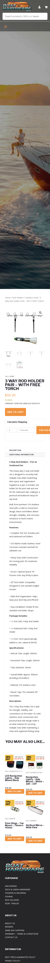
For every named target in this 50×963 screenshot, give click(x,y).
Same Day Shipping (14, 930)
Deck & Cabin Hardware (17, 889)
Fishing (9, 896)
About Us (10, 923)
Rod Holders (17, 297)
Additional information (21, 454)
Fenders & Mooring (15, 893)
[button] (40, 312)
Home (8, 297)
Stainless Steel (31, 297)
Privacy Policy (12, 960)
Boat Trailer (12, 903)
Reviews (9, 926)
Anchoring (11, 886)
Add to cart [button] (15, 791)
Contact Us (11, 937)
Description (15, 450)
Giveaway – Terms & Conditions (21, 933)
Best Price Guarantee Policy (20, 957)
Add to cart (15, 412)
